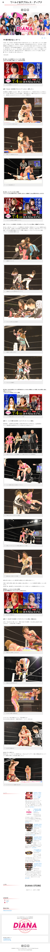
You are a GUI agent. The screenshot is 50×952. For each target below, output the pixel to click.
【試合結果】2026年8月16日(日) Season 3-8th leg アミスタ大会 (37, 825)
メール (28, 10)
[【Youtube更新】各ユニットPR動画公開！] (29, 852)
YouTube (25, 10)
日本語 (7, 901)
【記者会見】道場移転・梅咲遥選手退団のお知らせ (37, 810)
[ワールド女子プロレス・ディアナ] (25, 23)
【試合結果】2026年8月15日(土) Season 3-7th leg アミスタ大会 (37, 838)
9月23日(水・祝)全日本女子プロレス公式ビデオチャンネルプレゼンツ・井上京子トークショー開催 (37, 795)
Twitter (22, 10)
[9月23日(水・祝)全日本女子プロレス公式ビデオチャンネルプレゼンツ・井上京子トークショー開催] (29, 795)
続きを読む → (28, 822)
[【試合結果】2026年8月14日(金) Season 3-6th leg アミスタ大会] (29, 866)
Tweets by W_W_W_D (7, 910)
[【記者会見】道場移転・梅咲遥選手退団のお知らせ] (29, 812)
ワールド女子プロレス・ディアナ (26, 2)
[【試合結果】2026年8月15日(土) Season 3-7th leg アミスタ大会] (29, 840)
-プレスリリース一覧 (7, 940)
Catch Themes (29, 949)
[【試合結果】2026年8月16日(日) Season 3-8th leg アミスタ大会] (29, 827)
